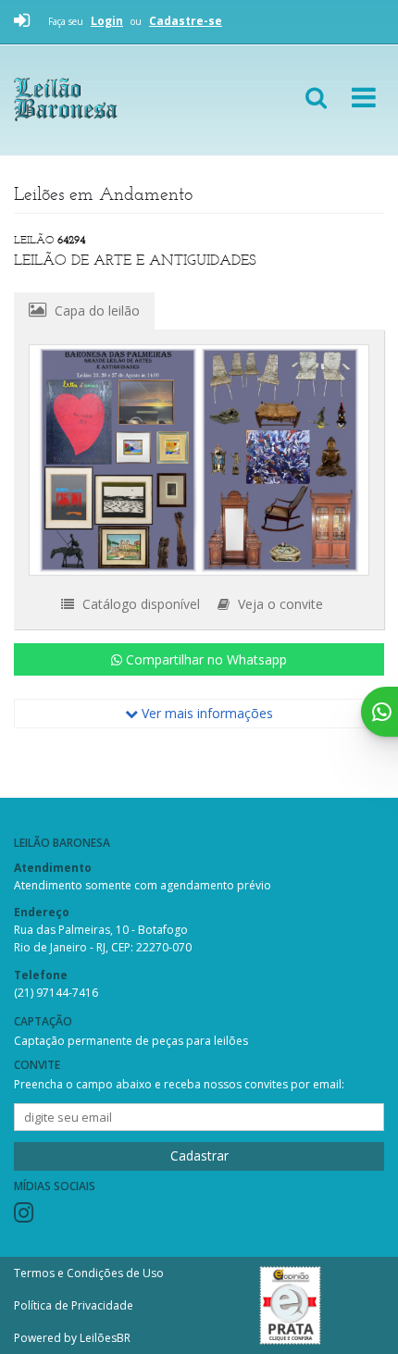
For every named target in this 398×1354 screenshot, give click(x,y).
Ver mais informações (205, 713)
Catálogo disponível (139, 604)
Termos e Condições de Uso (89, 1273)
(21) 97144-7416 (56, 992)
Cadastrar (199, 1155)
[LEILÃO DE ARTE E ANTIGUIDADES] (199, 460)
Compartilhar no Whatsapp (204, 659)
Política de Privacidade (73, 1305)
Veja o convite (278, 604)
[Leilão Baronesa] (119, 100)
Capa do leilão (95, 310)
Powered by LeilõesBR (72, 1338)
